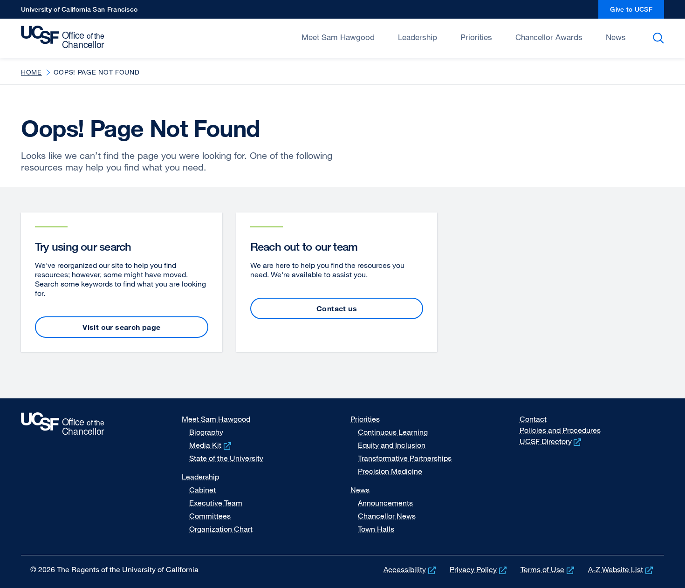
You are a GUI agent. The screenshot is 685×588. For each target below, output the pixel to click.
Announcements (385, 502)
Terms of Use (548, 569)
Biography (206, 432)
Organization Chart (221, 528)
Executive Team (215, 502)
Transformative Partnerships (405, 458)
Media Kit (211, 445)
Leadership (417, 37)
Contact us (336, 308)
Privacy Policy (479, 569)
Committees (210, 515)
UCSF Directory (551, 441)
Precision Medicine (390, 471)
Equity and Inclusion (391, 445)
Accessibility (411, 569)
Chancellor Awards (548, 37)
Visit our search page (121, 327)
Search (660, 38)
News (616, 37)
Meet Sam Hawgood (338, 37)
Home (31, 72)
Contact (533, 419)
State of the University (226, 458)
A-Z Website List (621, 569)
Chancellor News (387, 515)
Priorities (476, 37)
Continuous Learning (393, 432)
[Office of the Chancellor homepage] (65, 37)
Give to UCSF (637, 12)
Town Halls (376, 528)
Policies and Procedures (560, 430)
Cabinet (202, 489)
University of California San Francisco (79, 12)
